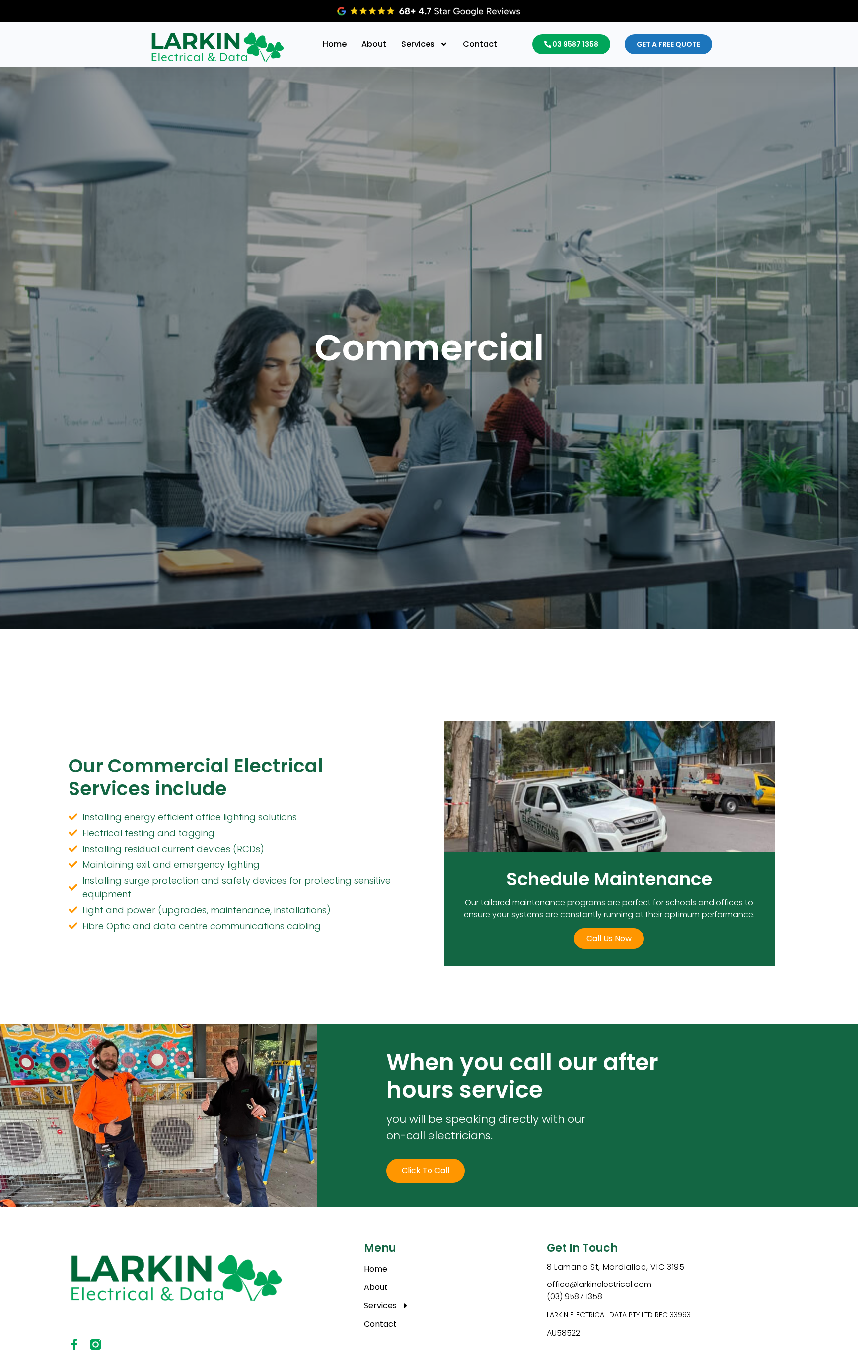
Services (418, 44)
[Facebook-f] (74, 1344)
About (373, 44)
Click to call (425, 1170)
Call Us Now (609, 938)
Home (335, 44)
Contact (480, 44)
